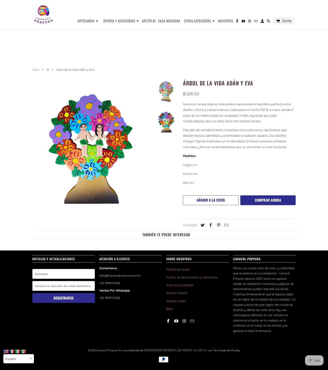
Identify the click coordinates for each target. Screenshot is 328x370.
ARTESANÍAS (88, 20)
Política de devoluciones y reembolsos (192, 277)
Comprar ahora (268, 200)
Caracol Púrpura (107, 350)
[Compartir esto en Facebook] (210, 225)
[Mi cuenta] (263, 22)
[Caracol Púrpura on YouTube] (176, 321)
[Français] (12, 351)
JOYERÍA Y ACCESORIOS (121, 20)
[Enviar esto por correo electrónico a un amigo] (225, 225)
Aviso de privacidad (179, 285)
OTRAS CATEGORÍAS (199, 20)
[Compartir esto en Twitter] (202, 225)
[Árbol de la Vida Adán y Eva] (90, 146)
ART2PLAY (149, 21)
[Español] (24, 351)
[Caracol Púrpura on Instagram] (184, 321)
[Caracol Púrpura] (43, 14)
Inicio (35, 69)
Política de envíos (178, 269)
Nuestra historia (176, 293)
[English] (6, 351)
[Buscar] (269, 22)
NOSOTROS (225, 21)
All (47, 69)
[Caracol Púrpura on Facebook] (168, 321)
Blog (169, 308)
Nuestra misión (176, 301)
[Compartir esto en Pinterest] (218, 225)
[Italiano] (18, 351)
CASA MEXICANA (169, 21)
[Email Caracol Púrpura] (192, 321)
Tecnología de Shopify (226, 350)
